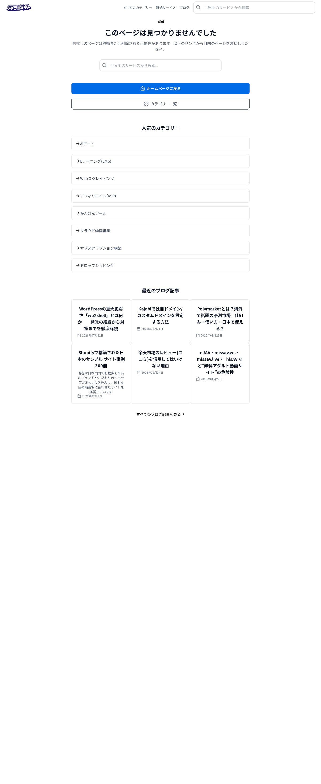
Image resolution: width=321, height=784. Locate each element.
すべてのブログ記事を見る (158, 414)
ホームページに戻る (164, 88)
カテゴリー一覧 (164, 103)
